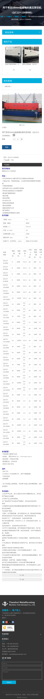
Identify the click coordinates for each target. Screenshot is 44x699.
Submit (9, 682)
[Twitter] (9, 622)
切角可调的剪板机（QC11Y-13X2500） (13, 64)
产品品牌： (7, 160)
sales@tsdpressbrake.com (17, 654)
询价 (6, 147)
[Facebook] (13, 622)
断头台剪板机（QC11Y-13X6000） (31, 64)
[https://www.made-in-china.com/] (8, 628)
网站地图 (35, 694)
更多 (4, 618)
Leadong (24, 697)
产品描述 (6, 164)
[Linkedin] (3, 622)
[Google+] (6, 622)
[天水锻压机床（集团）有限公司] (18, 603)
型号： (6, 157)
